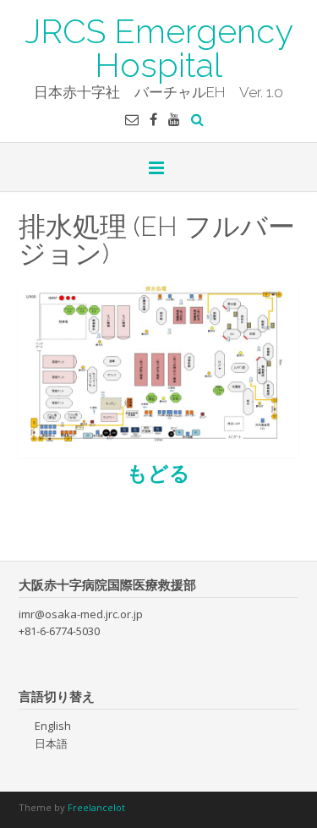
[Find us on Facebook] (153, 119)
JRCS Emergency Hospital (159, 46)
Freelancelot (96, 807)
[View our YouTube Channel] (174, 119)
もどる (158, 472)
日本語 (51, 743)
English (53, 725)
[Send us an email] (132, 119)
